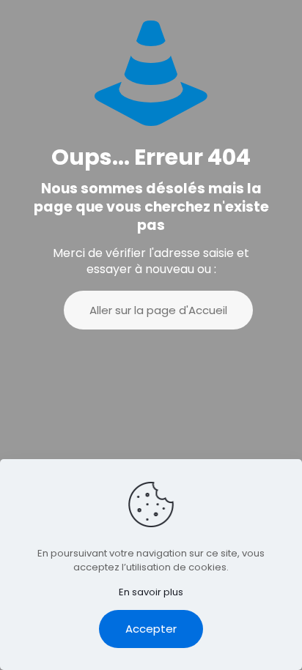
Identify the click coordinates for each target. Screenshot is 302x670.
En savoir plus (151, 592)
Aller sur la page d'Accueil (158, 310)
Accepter (151, 628)
